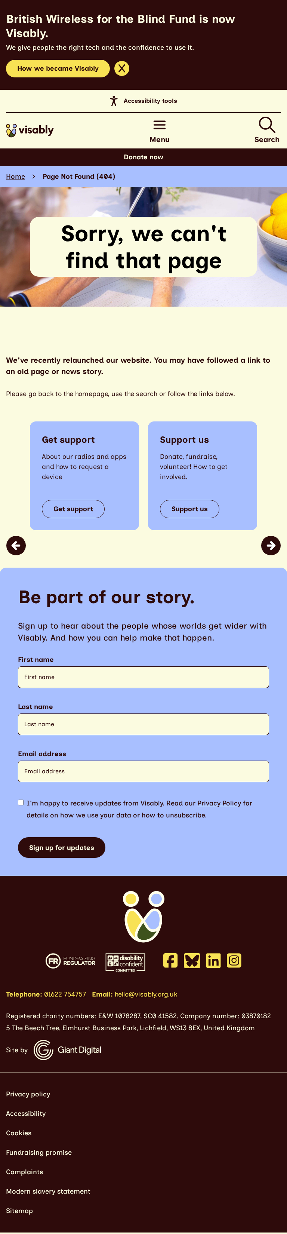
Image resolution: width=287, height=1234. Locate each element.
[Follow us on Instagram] (234, 960)
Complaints (24, 1172)
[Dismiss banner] (121, 68)
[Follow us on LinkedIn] (213, 960)
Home (15, 176)
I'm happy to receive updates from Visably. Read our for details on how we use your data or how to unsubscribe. (139, 809)
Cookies (18, 1133)
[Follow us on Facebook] (170, 960)
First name (36, 660)
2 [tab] (147, 548)
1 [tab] (138, 548)
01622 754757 (65, 994)
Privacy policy (28, 1094)
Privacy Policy (219, 803)
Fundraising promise (39, 1152)
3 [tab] (153, 548)
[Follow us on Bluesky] (192, 960)
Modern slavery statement (48, 1191)
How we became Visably (58, 68)
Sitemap (19, 1211)
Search (267, 139)
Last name (35, 707)
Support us (190, 509)
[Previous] (16, 545)
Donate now (144, 157)
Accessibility (26, 1113)
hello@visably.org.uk (146, 994)
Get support (73, 509)
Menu (159, 139)
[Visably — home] (30, 130)
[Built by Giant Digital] (67, 1050)
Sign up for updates (61, 848)
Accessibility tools (150, 100)
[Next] (271, 545)
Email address (42, 754)
